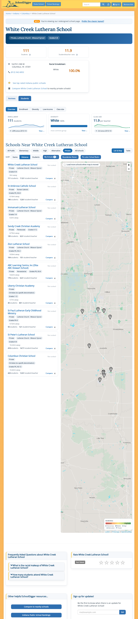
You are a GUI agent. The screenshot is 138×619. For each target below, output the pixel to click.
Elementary (23, 150)
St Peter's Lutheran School (21, 334)
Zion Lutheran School (19, 244)
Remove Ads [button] (128, 4)
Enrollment (23, 109)
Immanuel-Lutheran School (21, 207)
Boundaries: (69, 157)
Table (128, 150)
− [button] (129, 169)
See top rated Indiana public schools (29, 83)
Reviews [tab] (11, 98)
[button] (26, 124)
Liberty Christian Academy (21, 285)
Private (67, 150)
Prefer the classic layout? (93, 21)
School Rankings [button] (53, 4)
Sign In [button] (117, 4)
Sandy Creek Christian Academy (24, 226)
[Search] (103, 4)
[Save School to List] (55, 178)
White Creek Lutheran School (22, 164)
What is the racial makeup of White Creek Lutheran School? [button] (32, 566)
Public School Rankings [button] (36, 615)
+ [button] (129, 165)
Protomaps (115, 532)
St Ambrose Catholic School (22, 186)
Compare (49, 178)
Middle (36, 150)
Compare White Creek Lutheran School (29, 88)
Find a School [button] (39, 4)
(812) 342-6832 (17, 72)
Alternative (55, 150)
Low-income (48, 109)
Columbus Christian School (21, 356)
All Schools (79, 150)
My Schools (49, 157)
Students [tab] (25, 98)
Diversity (35, 109)
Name (15, 157)
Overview (11, 109)
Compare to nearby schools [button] (36, 606)
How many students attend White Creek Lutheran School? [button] (32, 576)
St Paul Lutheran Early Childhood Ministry (24, 312)
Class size (60, 109)
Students (35, 157)
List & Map (118, 150)
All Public (11, 150)
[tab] (36, 567)
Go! (122, 612)
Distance (24, 157)
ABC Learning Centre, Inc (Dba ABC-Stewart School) (23, 266)
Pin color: (90, 157)
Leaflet (107, 532)
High (45, 150)
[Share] (108, 4)
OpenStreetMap (126, 532)
